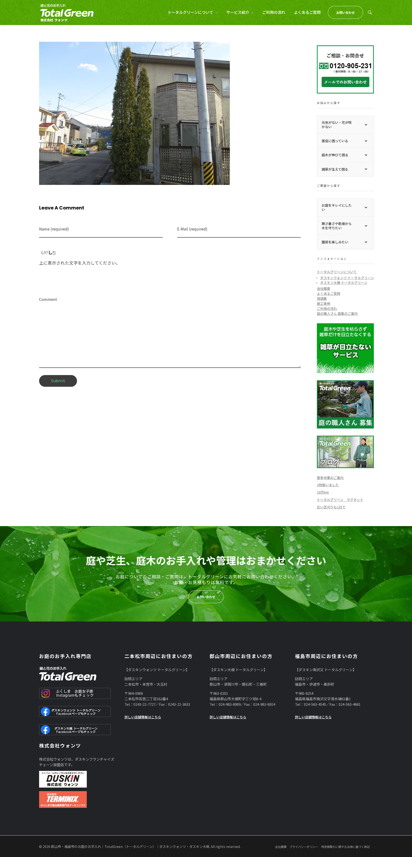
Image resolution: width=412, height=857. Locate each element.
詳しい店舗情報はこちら (142, 717)
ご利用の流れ (327, 308)
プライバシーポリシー (303, 847)
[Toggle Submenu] (365, 124)
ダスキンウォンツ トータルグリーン (347, 277)
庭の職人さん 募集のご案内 (337, 313)
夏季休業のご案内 (330, 477)
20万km (323, 492)
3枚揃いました (328, 484)
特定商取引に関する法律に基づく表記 (345, 847)
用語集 (322, 298)
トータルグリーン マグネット (340, 499)
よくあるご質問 (328, 293)
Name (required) (54, 229)
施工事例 (323, 303)
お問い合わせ (206, 597)
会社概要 (323, 288)
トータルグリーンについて (337, 271)
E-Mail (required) (192, 229)
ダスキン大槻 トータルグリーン (343, 282)
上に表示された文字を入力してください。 (79, 263)
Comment (48, 299)
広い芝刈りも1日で (331, 507)
